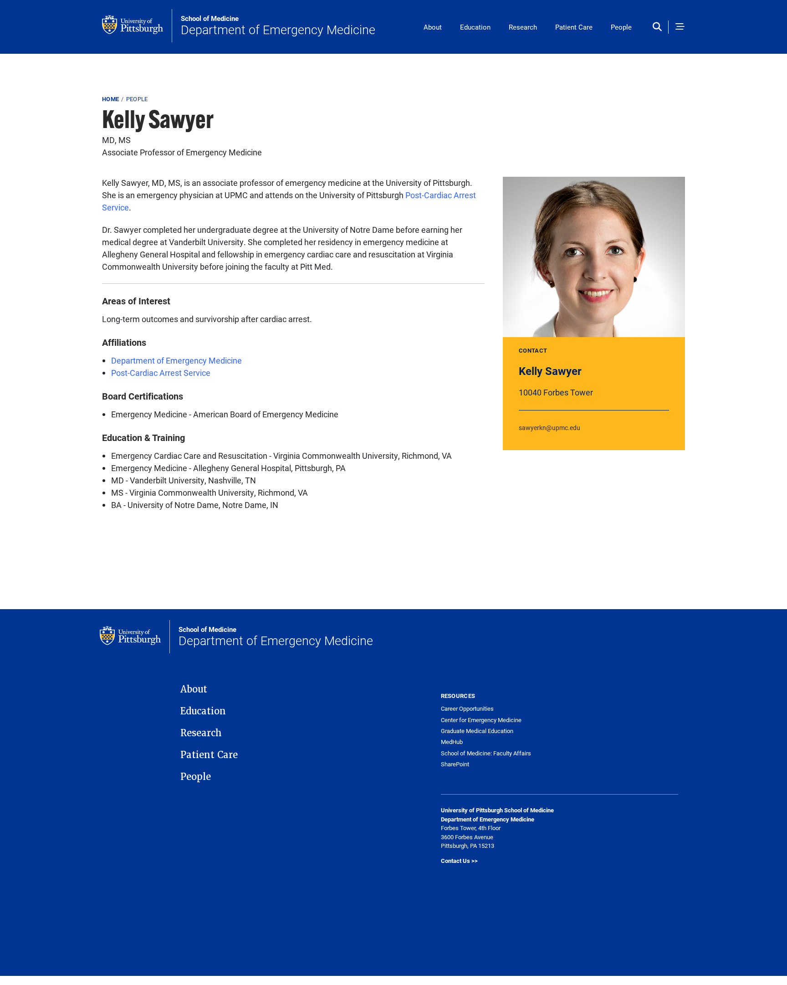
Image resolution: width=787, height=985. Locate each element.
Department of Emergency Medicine (278, 26)
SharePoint (455, 764)
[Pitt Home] (137, 25)
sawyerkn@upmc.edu (549, 427)
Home (110, 99)
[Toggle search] (659, 27)
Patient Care (574, 26)
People (621, 26)
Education (475, 26)
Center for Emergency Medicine (481, 720)
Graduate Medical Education (477, 731)
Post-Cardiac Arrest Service (160, 372)
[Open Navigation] (680, 27)
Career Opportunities (467, 709)
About (433, 26)
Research (523, 26)
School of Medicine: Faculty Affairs (486, 753)
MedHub (452, 742)
